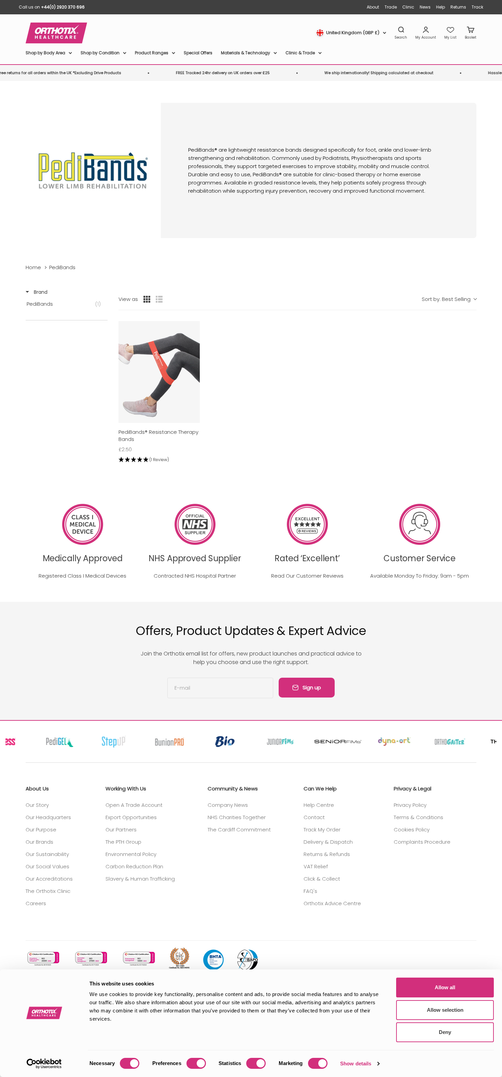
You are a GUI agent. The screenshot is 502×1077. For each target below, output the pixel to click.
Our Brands (39, 841)
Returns (458, 7)
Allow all (445, 987)
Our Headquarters (48, 817)
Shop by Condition (100, 53)
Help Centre (319, 805)
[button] (159, 460)
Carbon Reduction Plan (134, 866)
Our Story (37, 805)
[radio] (146, 299)
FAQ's (310, 891)
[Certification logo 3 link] (138, 959)
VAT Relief (316, 866)
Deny (445, 1032)
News (425, 7)
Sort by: (446, 299)
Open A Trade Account (134, 805)
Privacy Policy (410, 805)
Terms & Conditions (418, 817)
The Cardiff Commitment (239, 829)
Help (440, 7)
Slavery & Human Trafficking (140, 878)
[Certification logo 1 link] (43, 959)
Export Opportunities (131, 817)
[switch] (196, 1063)
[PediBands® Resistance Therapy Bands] (159, 372)
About (373, 7)
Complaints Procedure (422, 841)
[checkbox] (65, 304)
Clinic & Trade (300, 53)
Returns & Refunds (327, 854)
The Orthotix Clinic (48, 891)
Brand (39, 292)
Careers (36, 903)
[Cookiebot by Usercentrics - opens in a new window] (44, 1064)
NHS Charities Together (237, 817)
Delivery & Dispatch (328, 841)
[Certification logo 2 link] (90, 959)
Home (33, 267)
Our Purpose (41, 829)
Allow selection (445, 1010)
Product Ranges (151, 53)
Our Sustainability (47, 854)
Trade (391, 7)
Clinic (408, 7)
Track (477, 7)
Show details (355, 1063)
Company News (228, 805)
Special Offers (198, 53)
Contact (314, 817)
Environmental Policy (131, 854)
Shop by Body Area (45, 53)
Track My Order (322, 829)
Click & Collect (322, 878)
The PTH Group (123, 841)
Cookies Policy (412, 829)
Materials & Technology (245, 53)
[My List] (450, 33)
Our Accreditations (49, 878)
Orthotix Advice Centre (332, 903)
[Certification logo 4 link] (179, 959)
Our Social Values (47, 866)
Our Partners (121, 829)
